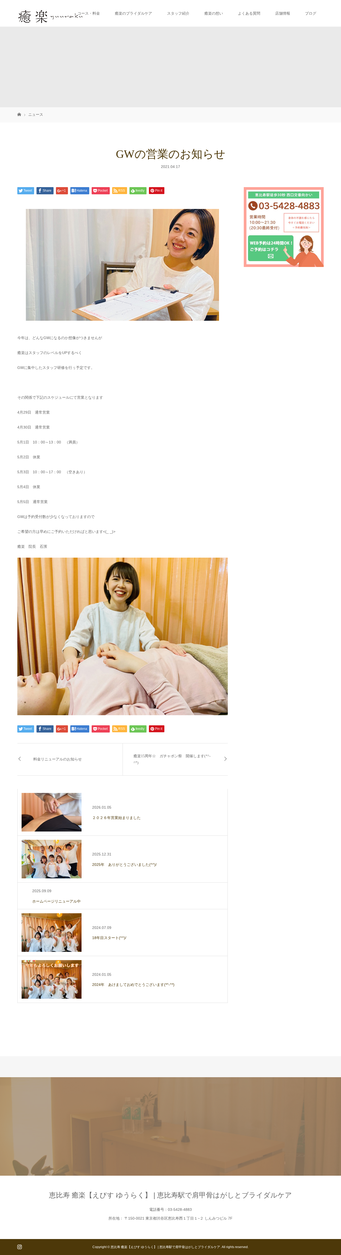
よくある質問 (249, 13)
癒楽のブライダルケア (133, 13)
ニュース (35, 114)
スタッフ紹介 (178, 13)
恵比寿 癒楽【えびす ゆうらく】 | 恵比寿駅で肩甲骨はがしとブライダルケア (170, 1195)
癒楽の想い (213, 13)
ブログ (310, 13)
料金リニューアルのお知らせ (57, 759)
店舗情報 (282, 13)
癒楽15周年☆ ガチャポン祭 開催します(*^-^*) (172, 759)
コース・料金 (89, 13)
